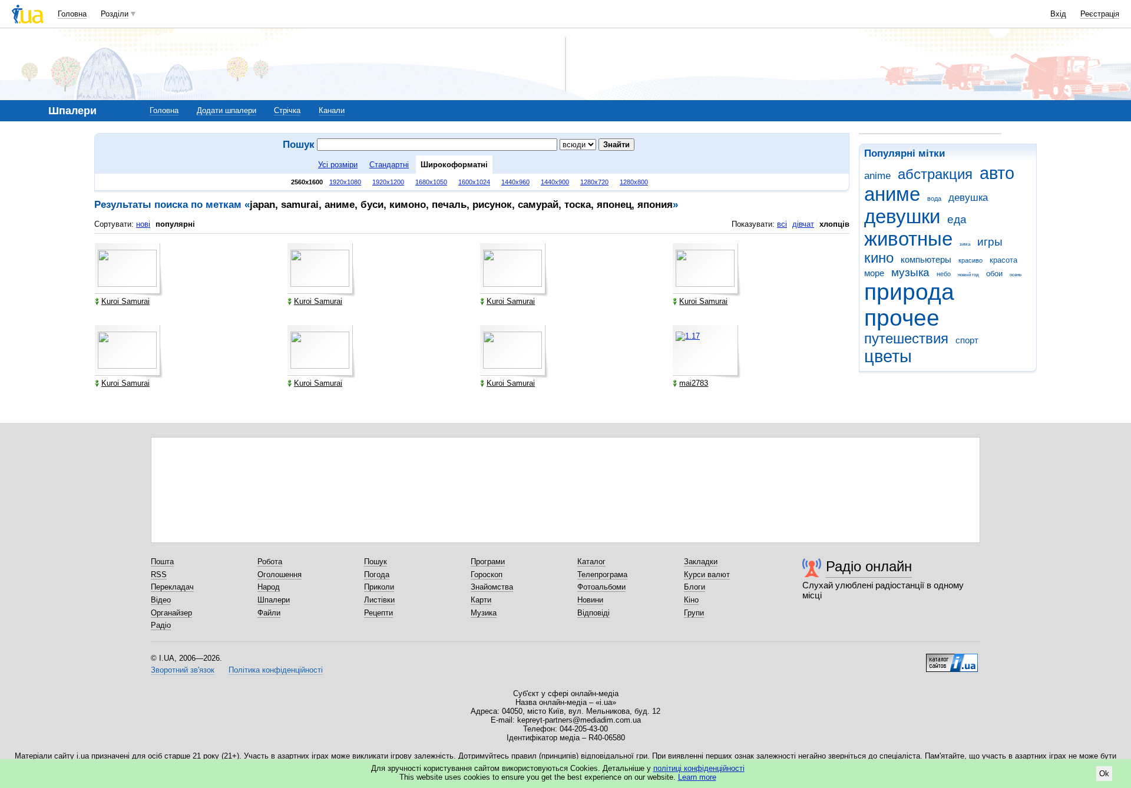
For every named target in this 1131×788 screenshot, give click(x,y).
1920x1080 (345, 182)
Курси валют (707, 574)
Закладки (700, 561)
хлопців (834, 224)
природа (909, 291)
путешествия (906, 338)
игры (990, 242)
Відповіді (593, 612)
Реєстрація (1099, 13)
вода (934, 198)
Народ (268, 586)
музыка (910, 272)
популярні (175, 224)
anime (877, 175)
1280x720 (594, 182)
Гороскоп (486, 574)
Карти (481, 599)
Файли (268, 612)
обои (994, 273)
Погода (376, 574)
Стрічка (287, 110)
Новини (590, 599)
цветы (888, 356)
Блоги (694, 586)
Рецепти (378, 612)
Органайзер (171, 612)
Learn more (697, 777)
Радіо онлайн (869, 566)
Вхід (1058, 13)
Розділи (114, 13)
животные (908, 239)
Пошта (162, 561)
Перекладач (172, 586)
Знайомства (492, 586)
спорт (966, 340)
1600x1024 (474, 182)
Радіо (161, 625)
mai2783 (693, 383)
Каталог (591, 561)
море (874, 273)
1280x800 (634, 182)
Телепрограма (602, 574)
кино (879, 258)
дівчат (803, 224)
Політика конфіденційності (276, 670)
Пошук (375, 561)
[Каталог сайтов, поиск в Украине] (952, 658)
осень (1015, 274)
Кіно (691, 599)
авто (997, 173)
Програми (488, 561)
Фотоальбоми (601, 586)
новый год (968, 274)
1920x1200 (388, 182)
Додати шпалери (226, 110)
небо (944, 273)
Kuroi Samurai (125, 301)
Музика (484, 612)
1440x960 (515, 182)
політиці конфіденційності (699, 768)
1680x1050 (431, 182)
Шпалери (273, 599)
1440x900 (555, 182)
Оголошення (279, 574)
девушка (968, 197)
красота (1003, 260)
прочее (902, 317)
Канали (332, 110)
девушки (902, 216)
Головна (72, 13)
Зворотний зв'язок (182, 670)
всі (782, 224)
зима (965, 244)
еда (957, 219)
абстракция (935, 174)
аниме (892, 194)
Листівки (379, 599)
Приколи (379, 586)
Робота (269, 561)
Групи (694, 612)
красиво (970, 260)
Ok (1104, 773)
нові (143, 224)
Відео (161, 599)
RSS (159, 574)
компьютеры (926, 259)
